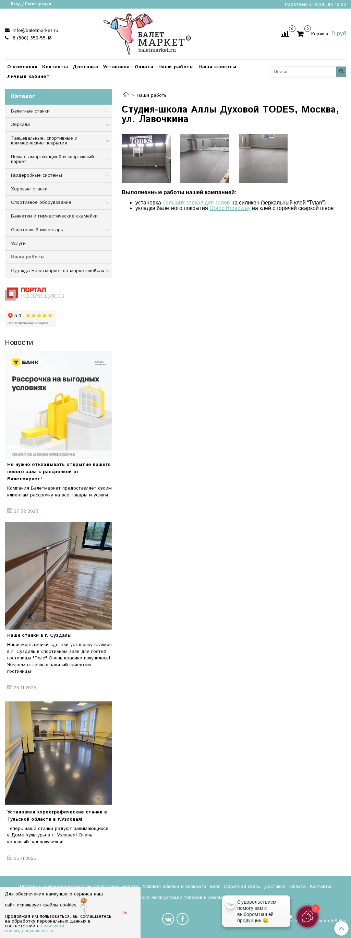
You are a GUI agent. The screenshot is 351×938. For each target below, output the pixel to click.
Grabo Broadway (230, 208)
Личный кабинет (28, 76)
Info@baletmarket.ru (34, 30)
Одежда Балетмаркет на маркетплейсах (57, 270)
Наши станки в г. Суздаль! (39, 635)
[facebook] (183, 919)
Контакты (55, 66)
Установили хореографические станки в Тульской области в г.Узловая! (57, 816)
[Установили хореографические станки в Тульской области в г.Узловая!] (58, 752)
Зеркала (20, 124)
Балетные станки (30, 111)
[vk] (168, 919)
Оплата (144, 66)
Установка (116, 66)
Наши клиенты (217, 66)
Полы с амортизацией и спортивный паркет (52, 159)
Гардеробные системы (36, 175)
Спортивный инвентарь (37, 229)
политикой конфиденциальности (34, 928)
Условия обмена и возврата (174, 886)
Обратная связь (242, 886)
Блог (215, 886)
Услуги (18, 243)
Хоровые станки (29, 189)
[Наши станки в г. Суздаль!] (58, 576)
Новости (19, 343)
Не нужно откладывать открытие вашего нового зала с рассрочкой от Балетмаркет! (59, 471)
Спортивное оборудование (41, 202)
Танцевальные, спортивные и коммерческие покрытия (44, 140)
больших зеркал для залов (196, 203)
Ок (124, 912)
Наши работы (176, 66)
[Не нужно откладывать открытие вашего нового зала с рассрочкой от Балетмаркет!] (58, 405)
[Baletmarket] (147, 33)
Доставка (85, 66)
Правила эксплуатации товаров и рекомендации (186, 897)
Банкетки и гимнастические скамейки (54, 216)
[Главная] (126, 95)
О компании (22, 66)
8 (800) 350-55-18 (31, 38)
